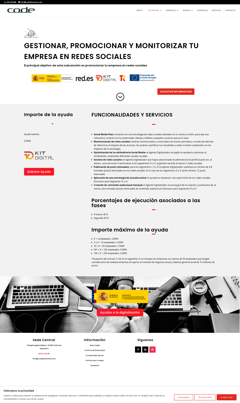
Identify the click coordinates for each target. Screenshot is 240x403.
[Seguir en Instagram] (152, 349)
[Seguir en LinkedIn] (145, 349)
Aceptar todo (226, 397)
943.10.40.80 (44, 353)
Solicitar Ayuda (39, 172)
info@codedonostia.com (44, 358)
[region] (120, 394)
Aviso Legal (95, 345)
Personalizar (183, 397)
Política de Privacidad (95, 350)
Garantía (94, 365)
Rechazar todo (205, 397)
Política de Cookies (95, 360)
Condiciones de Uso (95, 355)
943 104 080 (11, 2)
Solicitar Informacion (176, 91)
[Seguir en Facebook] (138, 349)
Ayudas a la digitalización (120, 312)
